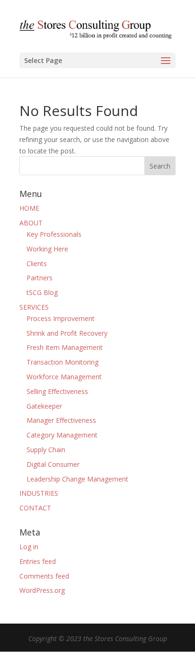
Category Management (62, 434)
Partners (40, 277)
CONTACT (35, 507)
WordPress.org (42, 590)
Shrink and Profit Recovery (67, 333)
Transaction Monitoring (62, 361)
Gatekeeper (44, 406)
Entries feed (37, 561)
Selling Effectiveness (57, 391)
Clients (37, 263)
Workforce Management (64, 376)
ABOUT (31, 222)
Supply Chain (46, 449)
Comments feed (44, 576)
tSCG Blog (42, 292)
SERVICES (34, 307)
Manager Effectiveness (61, 420)
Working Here (47, 248)
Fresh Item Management (65, 347)
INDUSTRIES (38, 493)
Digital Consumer (53, 464)
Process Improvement (61, 318)
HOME (29, 208)
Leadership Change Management (77, 478)
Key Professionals (54, 234)
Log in (28, 546)
